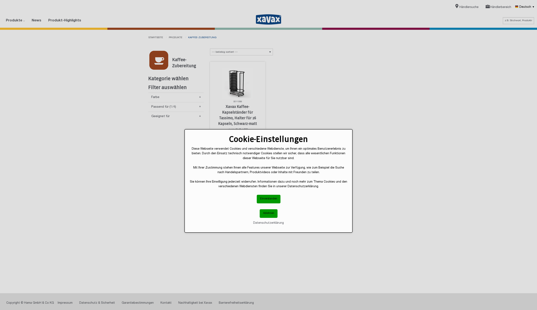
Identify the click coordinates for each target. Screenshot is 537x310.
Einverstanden (268, 199)
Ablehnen (268, 213)
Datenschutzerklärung (268, 222)
